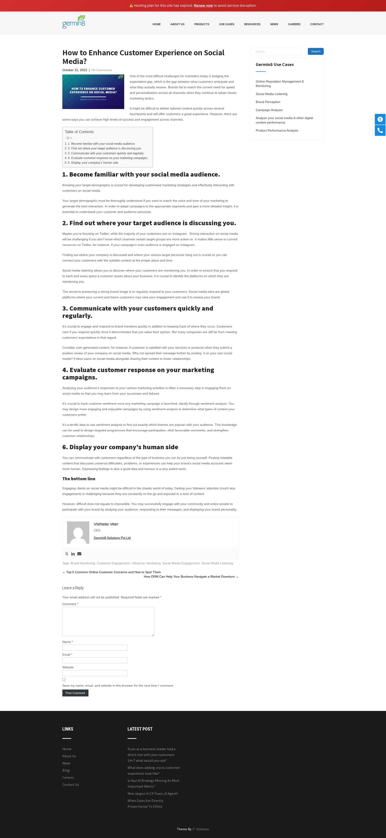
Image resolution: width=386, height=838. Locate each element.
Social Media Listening (217, 563)
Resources (252, 24)
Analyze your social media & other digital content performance (284, 120)
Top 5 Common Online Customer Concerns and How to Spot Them (111, 572)
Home (157, 24)
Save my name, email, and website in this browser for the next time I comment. (118, 685)
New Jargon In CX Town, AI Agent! (153, 793)
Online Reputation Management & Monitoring (280, 84)
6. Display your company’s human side (93, 162)
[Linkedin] (73, 554)
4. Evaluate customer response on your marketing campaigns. (108, 158)
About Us (177, 24)
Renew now (203, 5)
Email (67, 654)
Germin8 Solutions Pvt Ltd (112, 537)
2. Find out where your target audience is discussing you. (105, 148)
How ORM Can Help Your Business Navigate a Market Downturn (191, 576)
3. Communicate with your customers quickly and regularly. (106, 153)
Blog (66, 770)
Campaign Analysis (269, 110)
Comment (70, 604)
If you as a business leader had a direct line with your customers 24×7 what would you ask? (151, 755)
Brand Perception (268, 102)
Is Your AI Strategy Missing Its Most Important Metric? (153, 783)
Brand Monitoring (83, 563)
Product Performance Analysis (277, 130)
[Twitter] (67, 554)
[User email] (79, 554)
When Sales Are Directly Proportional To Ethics (145, 803)
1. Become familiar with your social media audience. (101, 143)
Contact (317, 24)
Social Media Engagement (180, 563)
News (274, 24)
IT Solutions (200, 829)
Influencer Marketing (146, 563)
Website (68, 667)
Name (67, 642)
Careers (294, 24)
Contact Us (70, 784)
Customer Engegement (113, 563)
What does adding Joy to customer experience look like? (154, 770)
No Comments (102, 70)
